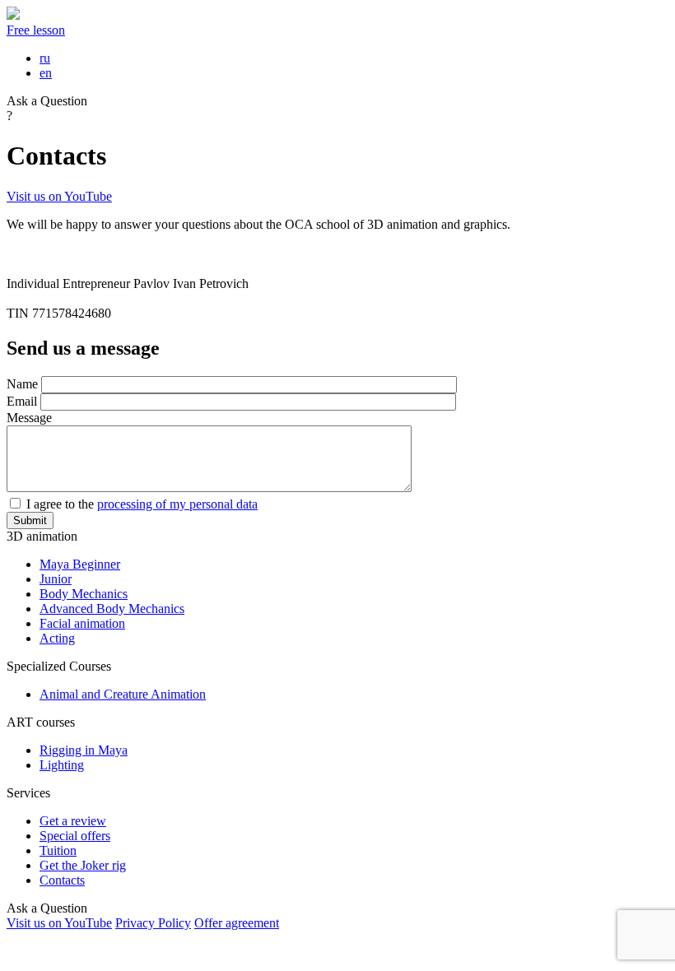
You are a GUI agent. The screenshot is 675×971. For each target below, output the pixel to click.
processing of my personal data (177, 504)
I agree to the (142, 504)
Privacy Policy (153, 923)
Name (22, 384)
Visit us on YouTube (59, 196)
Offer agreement (236, 923)
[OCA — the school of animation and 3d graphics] (13, 15)
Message (29, 418)
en (46, 73)
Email (22, 401)
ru (45, 58)
